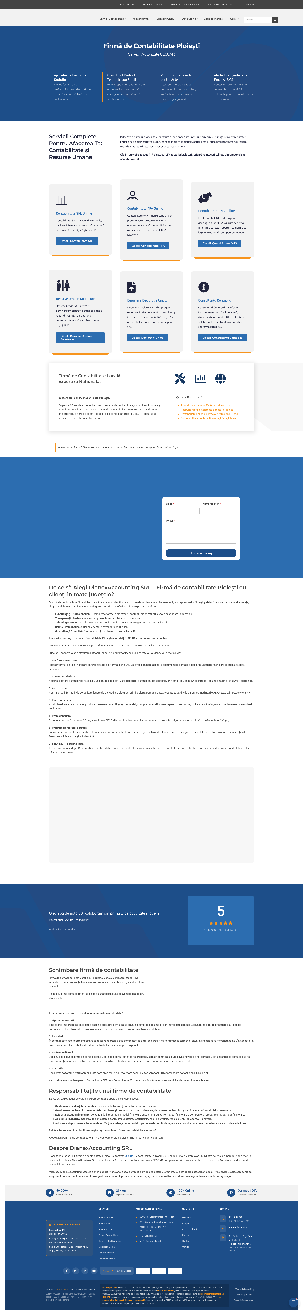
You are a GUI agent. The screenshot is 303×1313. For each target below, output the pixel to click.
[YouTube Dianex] (94, 1270)
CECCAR (130, 1155)
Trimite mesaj (201, 553)
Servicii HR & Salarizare (110, 1241)
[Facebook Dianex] (66, 1270)
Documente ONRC (107, 1258)
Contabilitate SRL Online (74, 213)
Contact (186, 1241)
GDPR (249, 1294)
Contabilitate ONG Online (216, 211)
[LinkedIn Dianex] (84, 1270)
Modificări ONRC (107, 1247)
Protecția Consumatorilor (245, 1300)
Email (170, 503)
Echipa (185, 1223)
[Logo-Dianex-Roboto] (39, 16)
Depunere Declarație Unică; (147, 300)
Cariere (185, 1247)
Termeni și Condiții (243, 1289)
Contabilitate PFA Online (145, 208)
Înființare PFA (105, 1229)
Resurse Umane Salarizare (75, 298)
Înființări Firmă (106, 1217)
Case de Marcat (106, 1252)
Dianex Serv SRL (61, 1289)
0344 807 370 (235, 1217)
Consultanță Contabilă (214, 300)
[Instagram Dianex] (75, 1270)
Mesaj (170, 520)
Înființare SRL (105, 1223)
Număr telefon (212, 503)
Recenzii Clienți (189, 1229)
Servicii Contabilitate (109, 1235)
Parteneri (186, 1235)
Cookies (239, 1294)
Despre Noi (187, 1217)
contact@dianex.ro (238, 1227)
